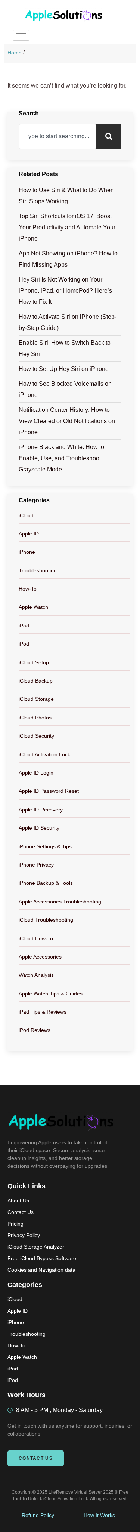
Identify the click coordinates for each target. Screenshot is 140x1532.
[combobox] (57, 136)
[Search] (108, 136)
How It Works (99, 1515)
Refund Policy (38, 1515)
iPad (24, 626)
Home (14, 52)
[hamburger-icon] (21, 35)
